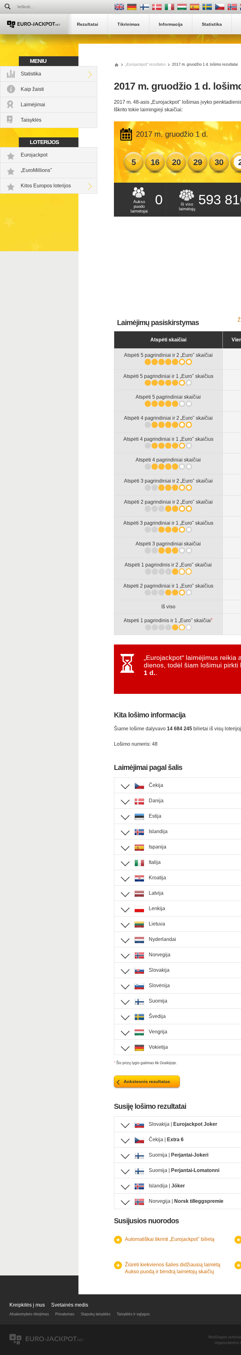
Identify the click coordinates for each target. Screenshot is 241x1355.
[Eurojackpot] (33, 24)
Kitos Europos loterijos (46, 185)
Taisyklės (31, 120)
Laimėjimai (33, 104)
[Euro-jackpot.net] (116, 64)
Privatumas (64, 1314)
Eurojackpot (34, 155)
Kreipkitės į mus (27, 1305)
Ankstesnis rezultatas (147, 1081)
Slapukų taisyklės (95, 1314)
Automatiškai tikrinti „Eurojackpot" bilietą (169, 1239)
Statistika (31, 73)
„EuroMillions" (36, 170)
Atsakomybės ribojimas (29, 1314)
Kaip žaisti (32, 89)
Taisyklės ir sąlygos (133, 1314)
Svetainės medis (69, 1305)
